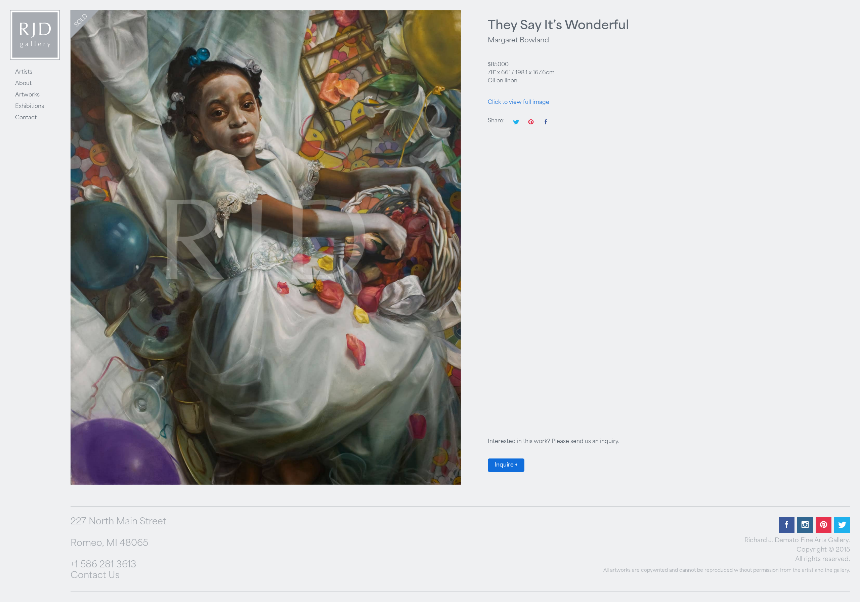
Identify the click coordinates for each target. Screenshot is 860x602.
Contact (26, 118)
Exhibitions (29, 106)
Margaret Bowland (518, 40)
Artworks (27, 95)
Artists (23, 72)
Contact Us (95, 575)
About (23, 83)
